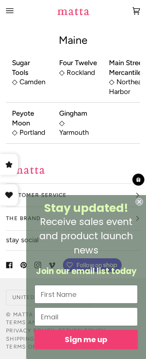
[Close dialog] (139, 202)
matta (23, 314)
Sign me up (86, 339)
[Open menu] (17, 11)
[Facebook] (9, 265)
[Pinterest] (23, 265)
